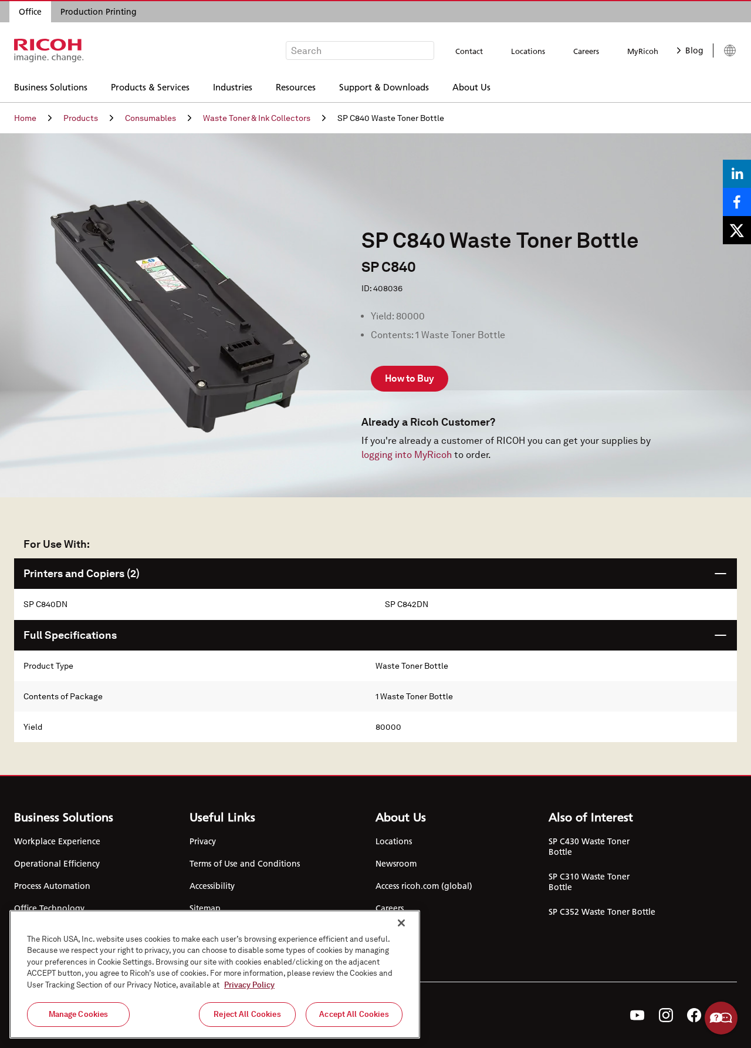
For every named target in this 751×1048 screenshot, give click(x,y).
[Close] (401, 923)
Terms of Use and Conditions (245, 863)
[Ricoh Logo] (49, 50)
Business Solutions (50, 86)
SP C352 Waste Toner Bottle (602, 912)
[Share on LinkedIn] (737, 174)
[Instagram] (666, 1015)
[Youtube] (637, 1015)
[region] (214, 974)
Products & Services (150, 86)
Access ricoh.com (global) (424, 886)
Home (25, 118)
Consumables (150, 118)
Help (721, 1018)
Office (30, 11)
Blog (694, 50)
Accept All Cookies (353, 1014)
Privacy (203, 841)
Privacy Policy (249, 984)
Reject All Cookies (247, 1014)
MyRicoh (642, 51)
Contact (469, 51)
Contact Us (396, 930)
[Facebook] (694, 1015)
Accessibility (212, 886)
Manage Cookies (79, 1014)
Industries (232, 86)
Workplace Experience (57, 841)
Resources (296, 86)
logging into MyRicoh (406, 454)
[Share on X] (737, 230)
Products (80, 118)
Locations (528, 51)
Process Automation (52, 886)
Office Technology (49, 908)
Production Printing (98, 11)
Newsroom (396, 863)
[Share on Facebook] (737, 202)
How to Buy (409, 378)
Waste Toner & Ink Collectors (256, 118)
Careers (586, 51)
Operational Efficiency (57, 863)
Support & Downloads (384, 86)
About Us (471, 86)
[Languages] (725, 50)
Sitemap (205, 908)
